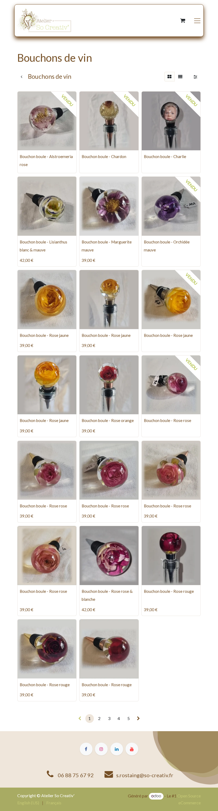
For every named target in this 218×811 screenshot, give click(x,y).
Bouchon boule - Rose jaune (44, 335)
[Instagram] (101, 749)
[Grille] (169, 77)
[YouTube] (131, 749)
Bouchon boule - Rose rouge (169, 591)
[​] (138, 718)
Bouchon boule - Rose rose (167, 420)
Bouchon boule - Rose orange (108, 420)
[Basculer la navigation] (197, 20)
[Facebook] (86, 749)
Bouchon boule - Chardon (104, 156)
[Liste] (180, 77)
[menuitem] (28, 803)
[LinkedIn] (116, 749)
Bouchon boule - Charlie (165, 156)
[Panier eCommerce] (182, 20)
